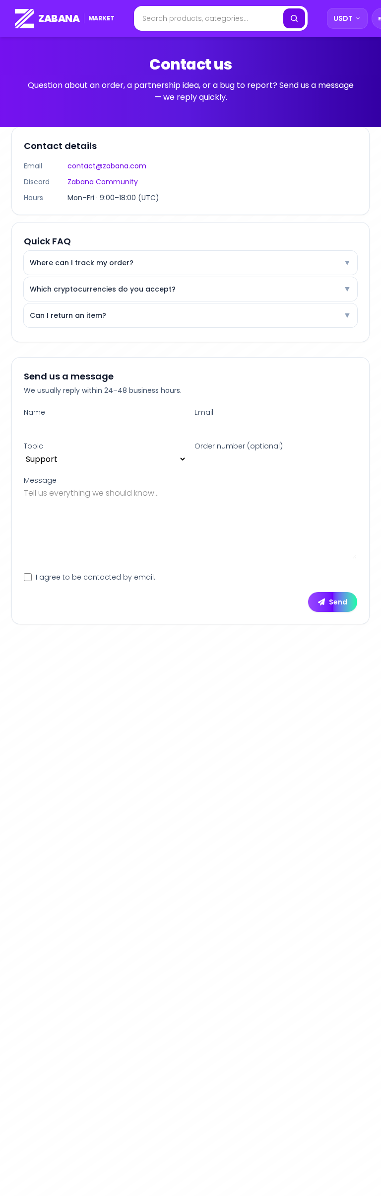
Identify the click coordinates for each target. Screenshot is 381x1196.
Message (40, 480)
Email (203, 412)
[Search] (294, 18)
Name (34, 412)
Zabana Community (102, 182)
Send (338, 602)
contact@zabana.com (106, 166)
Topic (33, 446)
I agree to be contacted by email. (95, 577)
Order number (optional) (238, 446)
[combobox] (207, 18)
